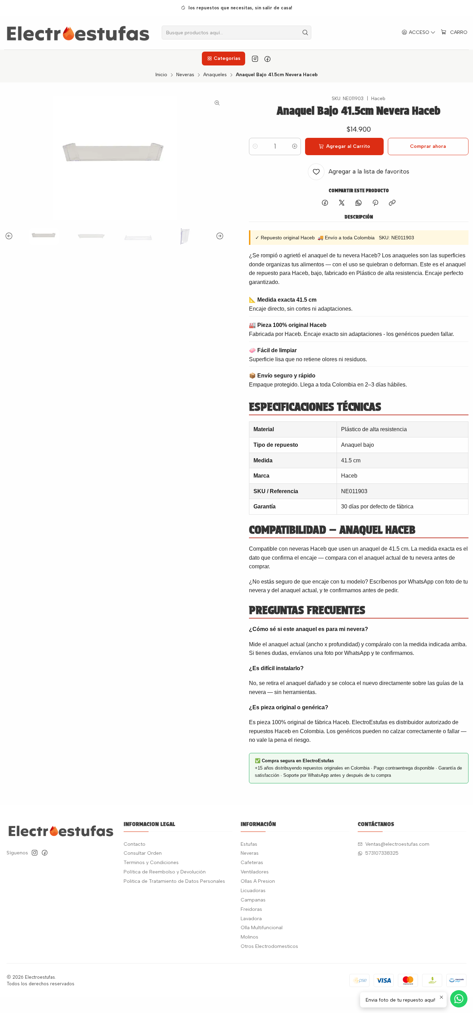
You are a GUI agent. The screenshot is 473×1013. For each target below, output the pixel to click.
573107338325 (382, 853)
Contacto (134, 844)
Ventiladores (255, 872)
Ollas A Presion (258, 881)
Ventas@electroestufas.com (397, 844)
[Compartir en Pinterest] (375, 203)
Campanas (253, 900)
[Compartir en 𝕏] (342, 203)
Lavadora (251, 919)
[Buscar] (305, 32)
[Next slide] (219, 236)
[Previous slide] (10, 236)
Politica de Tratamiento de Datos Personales (174, 881)
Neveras (185, 74)
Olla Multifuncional (262, 928)
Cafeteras (252, 862)
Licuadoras (253, 891)
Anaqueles (215, 74)
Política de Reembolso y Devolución (165, 872)
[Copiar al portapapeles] (392, 203)
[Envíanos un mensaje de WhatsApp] (458, 998)
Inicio (161, 74)
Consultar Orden (143, 853)
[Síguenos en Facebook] (267, 58)
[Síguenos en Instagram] (255, 58)
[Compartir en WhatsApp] (358, 203)
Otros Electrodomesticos (269, 946)
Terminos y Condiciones (151, 862)
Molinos (249, 937)
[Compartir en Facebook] (325, 203)
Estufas (249, 844)
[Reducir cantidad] (255, 146)
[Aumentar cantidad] (295, 146)
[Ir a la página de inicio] (78, 32)
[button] (223, 58)
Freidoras (251, 909)
